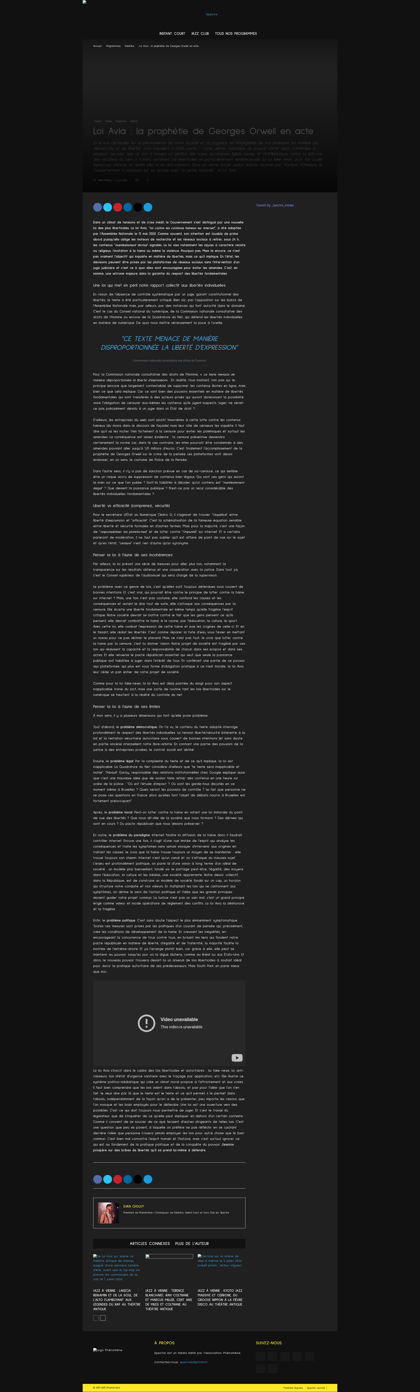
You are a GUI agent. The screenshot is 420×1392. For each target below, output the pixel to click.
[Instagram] (281, 34)
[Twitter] (314, 34)
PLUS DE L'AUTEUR (192, 1243)
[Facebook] (272, 34)
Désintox (129, 46)
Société (134, 121)
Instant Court (172, 34)
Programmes (113, 46)
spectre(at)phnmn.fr (194, 1362)
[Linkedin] (289, 34)
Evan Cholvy (104, 180)
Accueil (97, 46)
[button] (332, 34)
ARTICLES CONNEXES (150, 1243)
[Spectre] (210, 14)
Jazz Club (200, 34)
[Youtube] (322, 34)
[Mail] (297, 34)
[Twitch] (306, 34)
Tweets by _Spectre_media (275, 205)
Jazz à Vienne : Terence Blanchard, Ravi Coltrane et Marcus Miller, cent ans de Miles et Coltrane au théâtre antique (168, 1300)
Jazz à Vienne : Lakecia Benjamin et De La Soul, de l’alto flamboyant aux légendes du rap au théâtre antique (116, 1300)
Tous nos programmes (236, 34)
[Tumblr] (160, 1220)
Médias (109, 121)
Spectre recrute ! (317, 1388)
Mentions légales (293, 1388)
